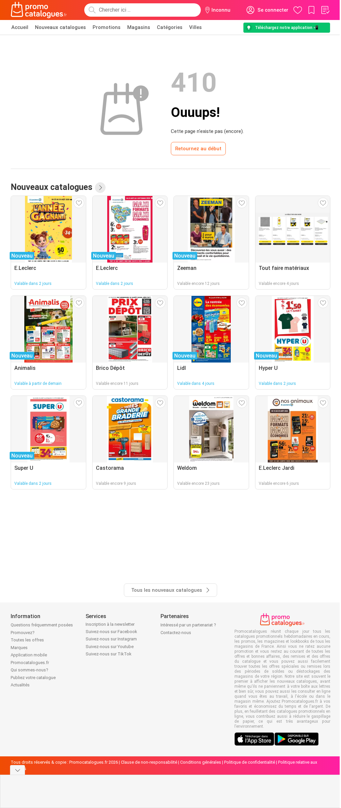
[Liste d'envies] (325, 10)
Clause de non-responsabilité (149, 762)
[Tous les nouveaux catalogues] (100, 187)
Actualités (20, 684)
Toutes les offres (27, 639)
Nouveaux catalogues (60, 27)
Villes (195, 27)
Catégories (169, 27)
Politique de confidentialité (249, 762)
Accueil (19, 27)
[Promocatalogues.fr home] (39, 10)
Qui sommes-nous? (29, 669)
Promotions (107, 27)
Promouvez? (23, 632)
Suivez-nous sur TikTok (109, 653)
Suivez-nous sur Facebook (111, 631)
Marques (19, 647)
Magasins (138, 27)
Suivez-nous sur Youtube (110, 646)
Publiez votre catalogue (33, 677)
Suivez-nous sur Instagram (111, 638)
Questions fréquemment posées (42, 624)
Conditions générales (200, 762)
